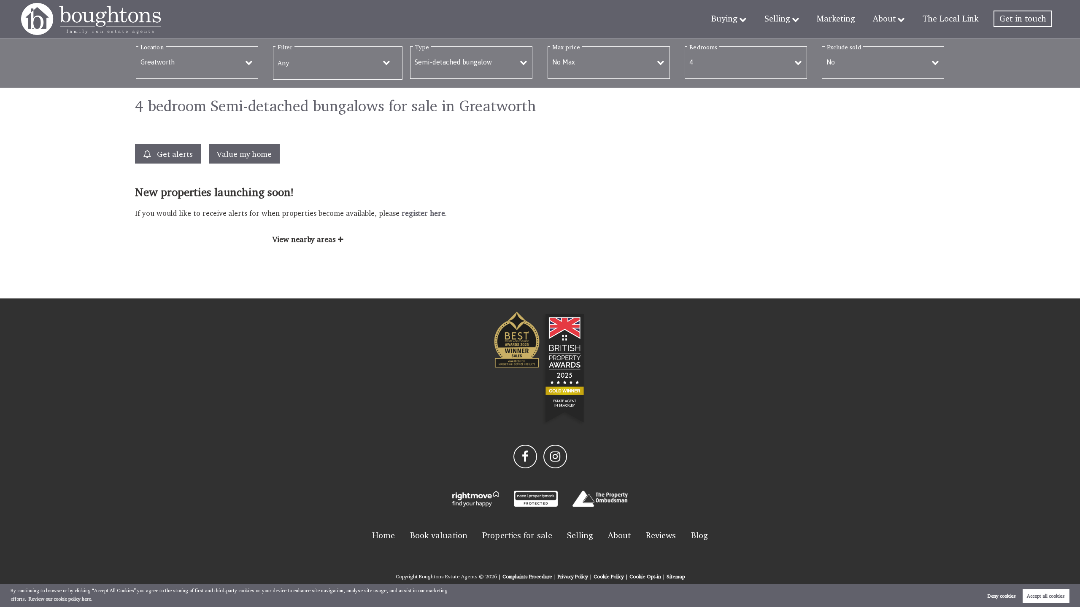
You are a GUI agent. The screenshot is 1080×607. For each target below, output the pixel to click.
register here (423, 213)
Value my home (244, 153)
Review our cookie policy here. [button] (60, 599)
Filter (285, 47)
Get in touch (1022, 18)
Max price (566, 47)
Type (422, 47)
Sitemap (676, 576)
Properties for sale (517, 535)
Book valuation (438, 535)
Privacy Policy (573, 576)
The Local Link (950, 18)
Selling (777, 18)
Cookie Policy (609, 576)
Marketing (836, 18)
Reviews (661, 535)
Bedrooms (703, 47)
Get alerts (173, 153)
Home (383, 535)
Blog (699, 535)
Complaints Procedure (527, 576)
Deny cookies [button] (1002, 596)
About (884, 18)
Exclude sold (844, 47)
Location (152, 47)
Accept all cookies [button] (1046, 596)
